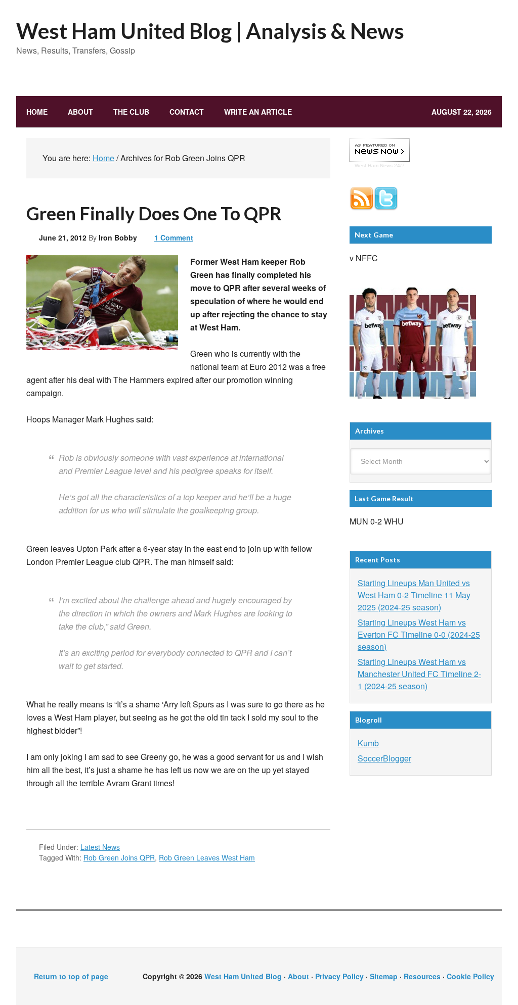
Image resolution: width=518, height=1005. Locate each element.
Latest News (100, 847)
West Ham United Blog (243, 976)
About (80, 112)
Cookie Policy (470, 976)
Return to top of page (71, 976)
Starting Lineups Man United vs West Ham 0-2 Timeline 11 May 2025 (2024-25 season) (414, 595)
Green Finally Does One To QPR (154, 213)
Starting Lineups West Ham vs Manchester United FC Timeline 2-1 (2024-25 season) (419, 674)
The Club (126, 112)
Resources (422, 976)
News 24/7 (391, 165)
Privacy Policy (339, 976)
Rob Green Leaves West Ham (207, 857)
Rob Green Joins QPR (119, 857)
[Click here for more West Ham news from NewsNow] (380, 150)
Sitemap (384, 976)
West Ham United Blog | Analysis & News (210, 30)
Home (37, 112)
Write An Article (258, 112)
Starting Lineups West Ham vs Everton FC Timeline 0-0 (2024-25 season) (419, 634)
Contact (186, 112)
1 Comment (173, 237)
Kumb (368, 743)
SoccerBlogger (384, 758)
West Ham (366, 165)
